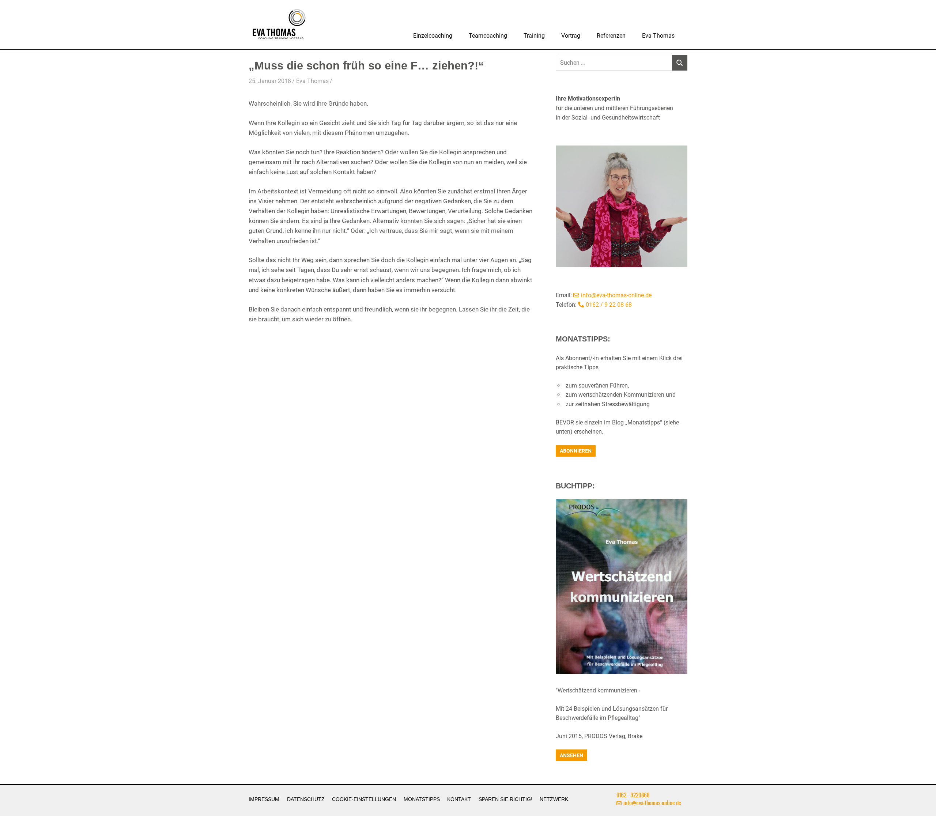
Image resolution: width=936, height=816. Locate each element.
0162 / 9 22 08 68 (609, 304)
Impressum (264, 799)
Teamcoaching (488, 35)
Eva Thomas (658, 35)
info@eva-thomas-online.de (616, 295)
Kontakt (459, 799)
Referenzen (611, 35)
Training (534, 35)
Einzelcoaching (432, 35)
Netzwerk (554, 799)
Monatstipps (422, 799)
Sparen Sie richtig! (505, 799)
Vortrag (570, 35)
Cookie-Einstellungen (364, 799)
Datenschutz (306, 799)
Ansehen (571, 755)
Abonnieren (576, 451)
